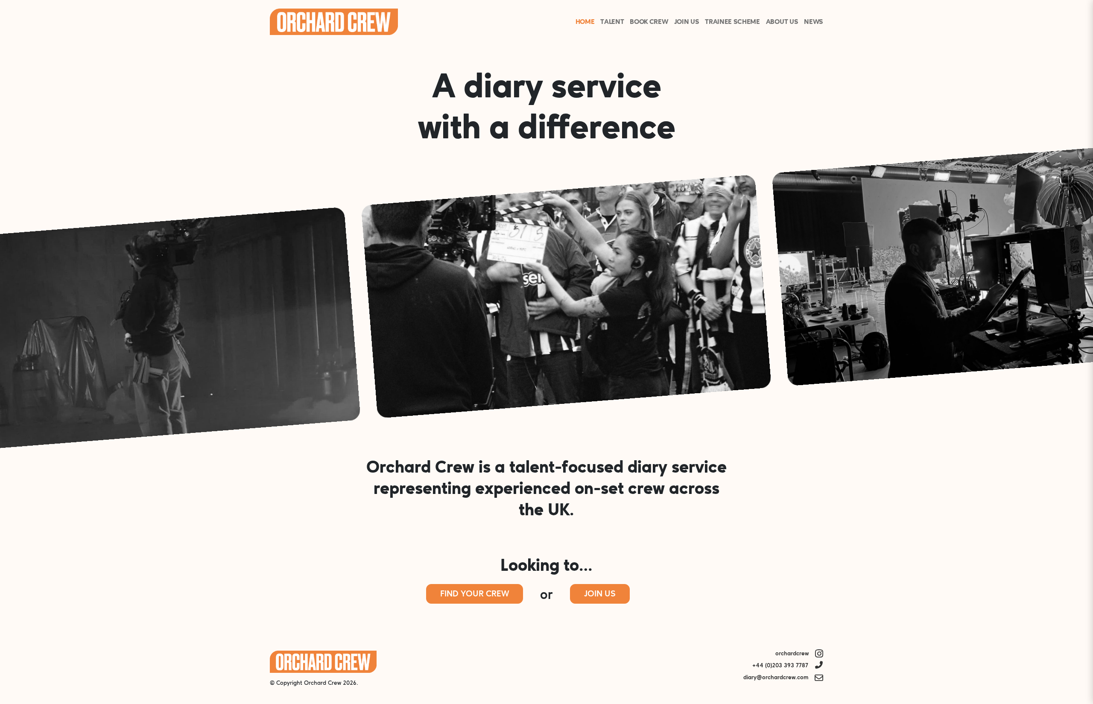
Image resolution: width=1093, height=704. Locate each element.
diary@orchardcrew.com (775, 678)
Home (585, 22)
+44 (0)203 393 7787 (780, 666)
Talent (612, 22)
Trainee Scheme (732, 22)
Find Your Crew (474, 594)
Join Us (686, 22)
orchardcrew (792, 654)
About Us (782, 22)
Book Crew (649, 22)
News (813, 22)
